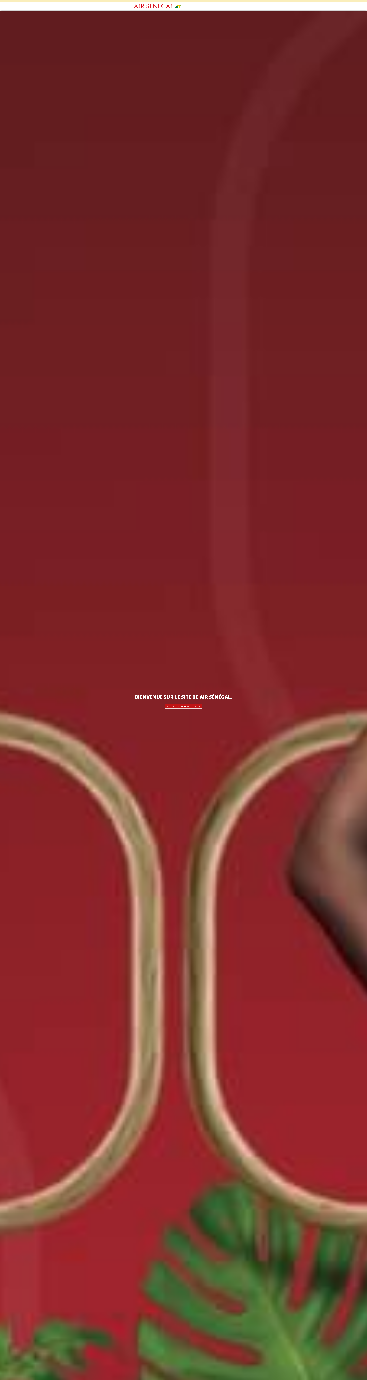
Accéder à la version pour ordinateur (183, 706)
